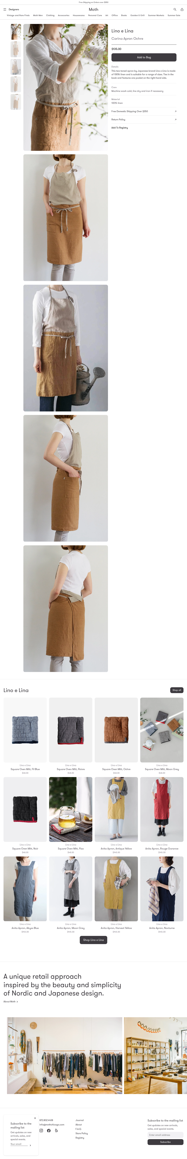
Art (106, 15)
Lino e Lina (122, 30)
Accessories (63, 15)
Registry (80, 1137)
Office (115, 15)
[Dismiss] (35, 1118)
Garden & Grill (137, 15)
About (79, 1124)
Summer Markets (156, 15)
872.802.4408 (46, 1120)
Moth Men (38, 15)
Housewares (79, 15)
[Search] (175, 9)
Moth (93, 9)
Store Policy (82, 1133)
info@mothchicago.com (51, 1124)
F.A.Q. (79, 1129)
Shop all (177, 690)
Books (124, 15)
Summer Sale (174, 15)
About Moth (9, 1001)
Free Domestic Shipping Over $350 (129, 111)
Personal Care (95, 15)
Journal (80, 1120)
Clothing (50, 15)
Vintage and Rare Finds (18, 15)
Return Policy (118, 119)
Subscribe (30, 1145)
